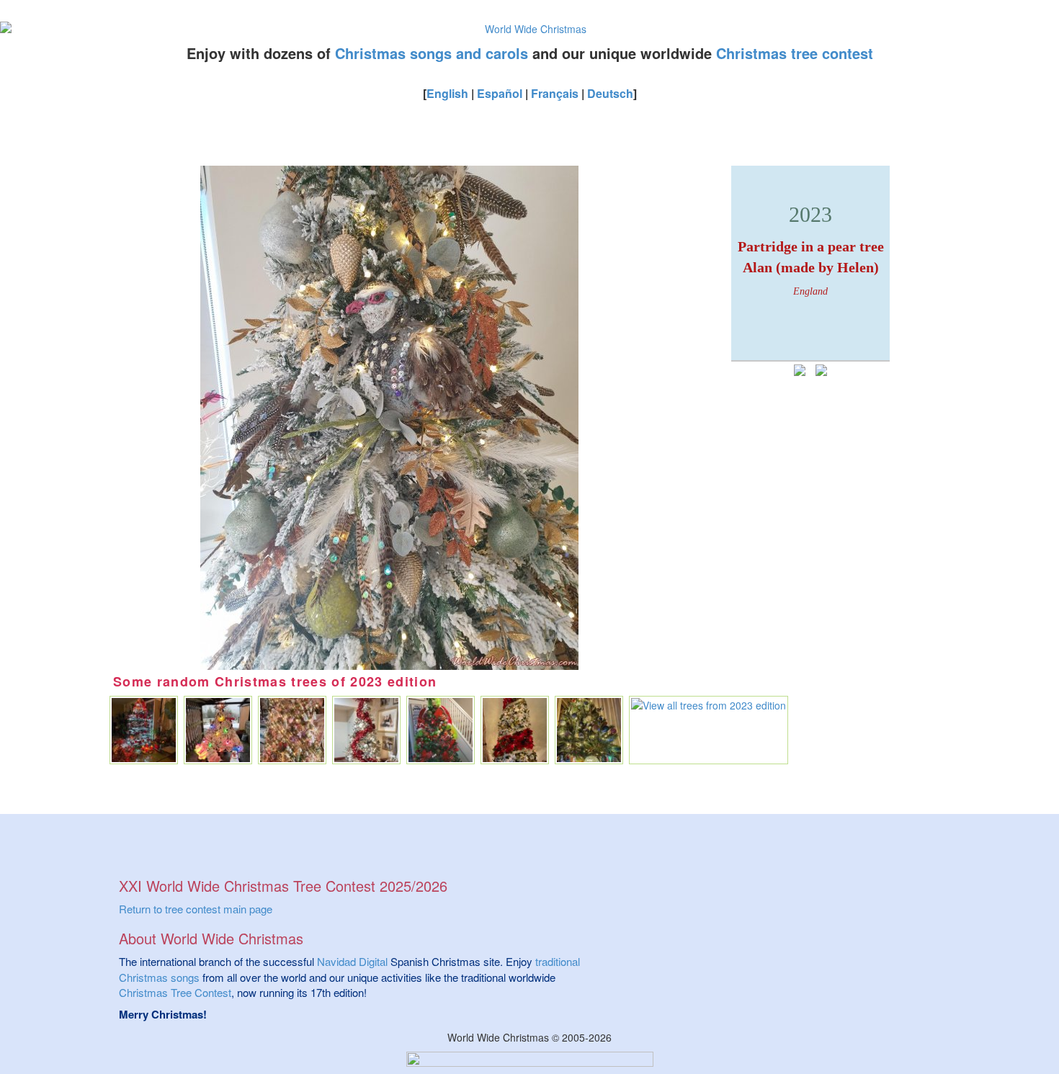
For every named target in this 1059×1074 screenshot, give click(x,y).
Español (499, 93)
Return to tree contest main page (195, 908)
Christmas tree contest (794, 52)
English (447, 93)
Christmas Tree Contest (175, 992)
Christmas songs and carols (431, 52)
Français (554, 93)
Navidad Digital (352, 961)
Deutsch (610, 93)
